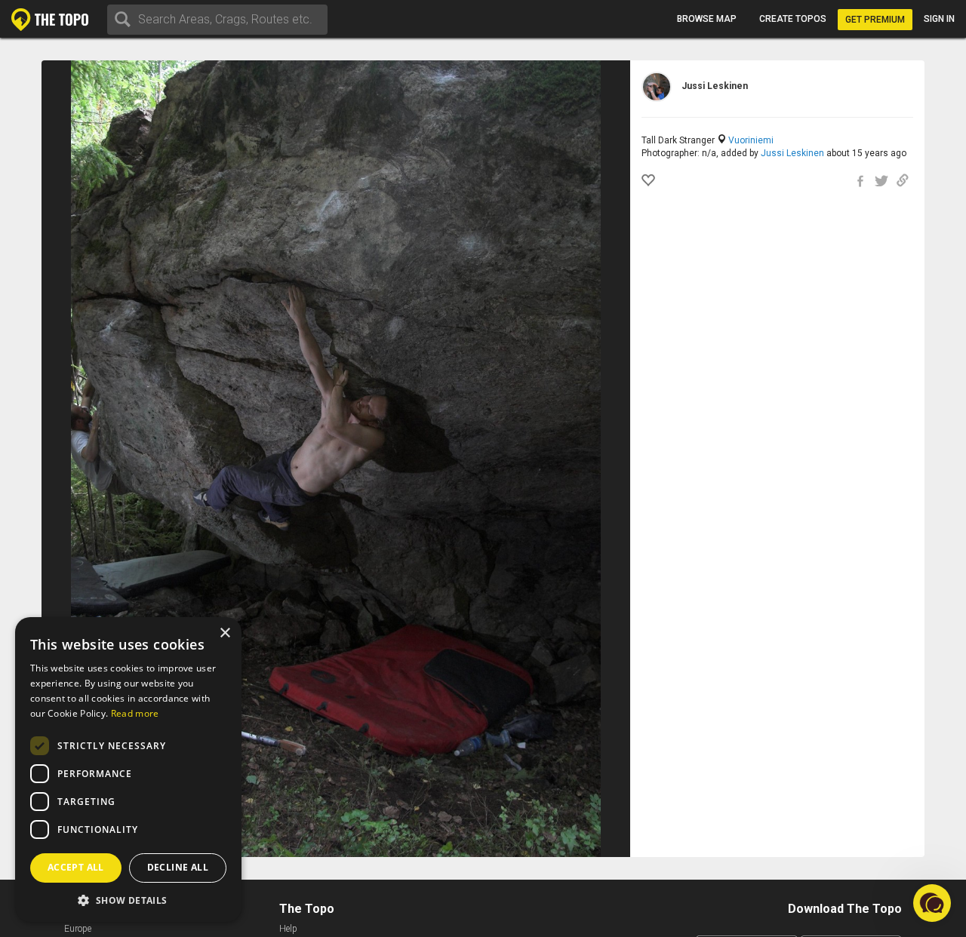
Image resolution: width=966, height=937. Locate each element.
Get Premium (875, 19)
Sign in (939, 19)
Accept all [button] (76, 867)
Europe (77, 928)
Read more (135, 713)
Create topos (792, 19)
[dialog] (128, 769)
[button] (128, 899)
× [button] (224, 633)
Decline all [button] (177, 867)
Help (288, 928)
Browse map (707, 19)
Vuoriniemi (751, 140)
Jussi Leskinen (792, 153)
